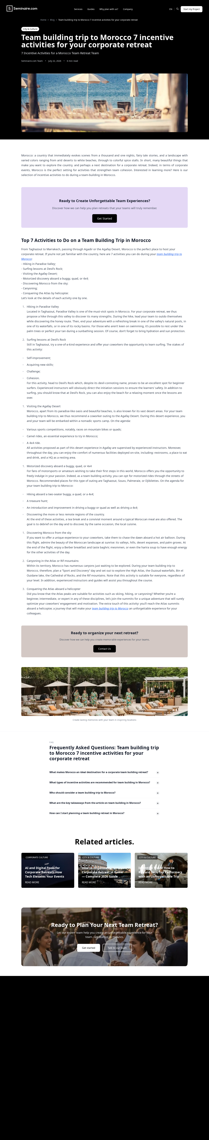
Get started (88, 948)
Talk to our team (117, 948)
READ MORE (32, 882)
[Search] (177, 8)
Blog (52, 19)
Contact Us (104, 648)
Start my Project (191, 9)
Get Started (104, 218)
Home (43, 19)
